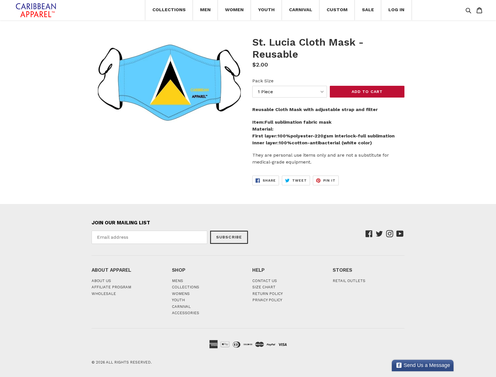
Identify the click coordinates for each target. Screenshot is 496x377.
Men (205, 9)
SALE (368, 9)
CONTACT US (264, 281)
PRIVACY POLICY (267, 300)
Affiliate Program (111, 287)
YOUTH (178, 300)
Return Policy (267, 294)
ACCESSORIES (185, 313)
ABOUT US (101, 281)
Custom (337, 9)
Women (234, 9)
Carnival (300, 9)
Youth (266, 9)
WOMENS (181, 294)
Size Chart (264, 287)
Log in (396, 9)
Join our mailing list (121, 223)
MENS (177, 281)
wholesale (104, 294)
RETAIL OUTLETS (349, 281)
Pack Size (263, 80)
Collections (169, 9)
